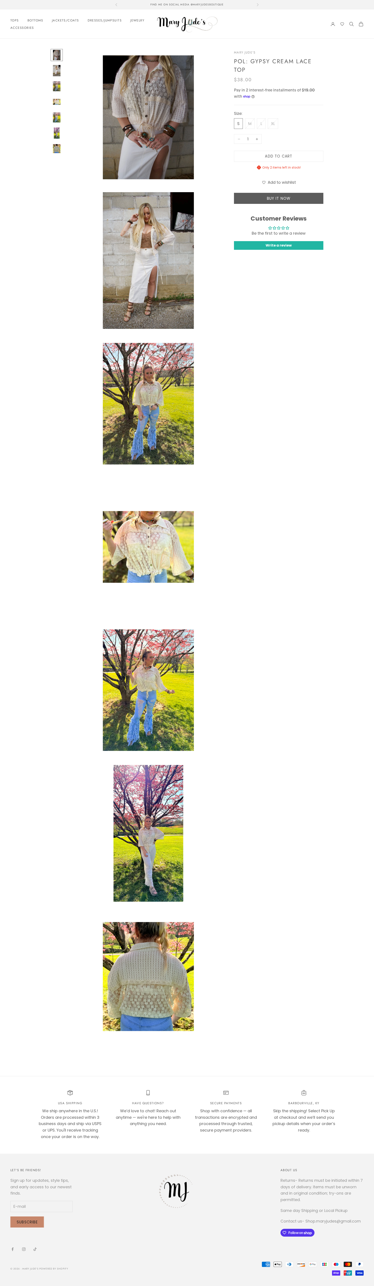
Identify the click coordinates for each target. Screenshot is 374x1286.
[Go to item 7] (57, 149)
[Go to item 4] (57, 102)
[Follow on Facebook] (12, 1249)
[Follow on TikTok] (35, 1249)
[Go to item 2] (57, 71)
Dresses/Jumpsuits (105, 20)
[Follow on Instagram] (24, 1249)
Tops (14, 20)
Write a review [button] (279, 245)
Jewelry (137, 20)
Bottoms (35, 20)
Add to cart (278, 156)
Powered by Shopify (53, 1268)
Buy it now (279, 198)
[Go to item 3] (57, 86)
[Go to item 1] (57, 55)
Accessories (22, 28)
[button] (342, 24)
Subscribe (27, 1222)
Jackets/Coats (65, 20)
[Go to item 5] (57, 117)
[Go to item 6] (57, 133)
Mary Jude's (245, 52)
